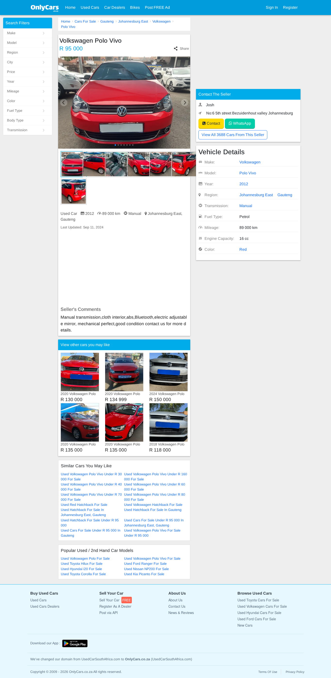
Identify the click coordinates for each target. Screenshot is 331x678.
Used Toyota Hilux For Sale (81, 563)
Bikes (135, 7)
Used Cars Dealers (44, 606)
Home (70, 7)
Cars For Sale (85, 21)
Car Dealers (114, 7)
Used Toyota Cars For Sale (258, 599)
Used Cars (90, 7)
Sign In (272, 7)
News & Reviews (181, 612)
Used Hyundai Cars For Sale (259, 612)
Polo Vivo (68, 27)
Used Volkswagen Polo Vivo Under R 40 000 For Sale (91, 486)
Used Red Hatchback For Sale (84, 505)
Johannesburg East (133, 21)
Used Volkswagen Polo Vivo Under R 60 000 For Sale (154, 486)
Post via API (108, 612)
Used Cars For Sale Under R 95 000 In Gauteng (90, 532)
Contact (213, 123)
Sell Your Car (115, 599)
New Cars (244, 625)
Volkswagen (161, 21)
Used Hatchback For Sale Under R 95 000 (90, 522)
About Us (175, 599)
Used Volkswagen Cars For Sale (262, 606)
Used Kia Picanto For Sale (144, 574)
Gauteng (107, 21)
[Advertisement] (124, 268)
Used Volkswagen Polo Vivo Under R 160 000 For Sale (155, 476)
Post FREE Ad (157, 7)
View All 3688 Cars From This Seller (233, 135)
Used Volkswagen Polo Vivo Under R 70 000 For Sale (91, 496)
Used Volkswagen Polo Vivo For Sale (152, 558)
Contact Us (176, 606)
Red (243, 249)
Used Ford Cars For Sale (256, 618)
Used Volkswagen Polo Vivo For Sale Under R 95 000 (152, 532)
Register (290, 7)
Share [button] (184, 48)
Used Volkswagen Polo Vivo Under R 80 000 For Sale (154, 496)
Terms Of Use (267, 672)
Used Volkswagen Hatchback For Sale (153, 505)
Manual (245, 206)
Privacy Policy (295, 672)
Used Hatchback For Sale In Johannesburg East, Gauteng (83, 512)
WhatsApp (241, 123)
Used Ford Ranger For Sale (145, 563)
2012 (243, 184)
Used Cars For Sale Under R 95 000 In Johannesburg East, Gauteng (154, 522)
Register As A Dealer (115, 606)
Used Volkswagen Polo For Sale (85, 558)
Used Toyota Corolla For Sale (83, 574)
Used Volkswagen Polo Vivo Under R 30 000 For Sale (91, 476)
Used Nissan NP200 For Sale (146, 569)
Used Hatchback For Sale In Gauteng (152, 510)
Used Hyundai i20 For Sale (81, 569)
